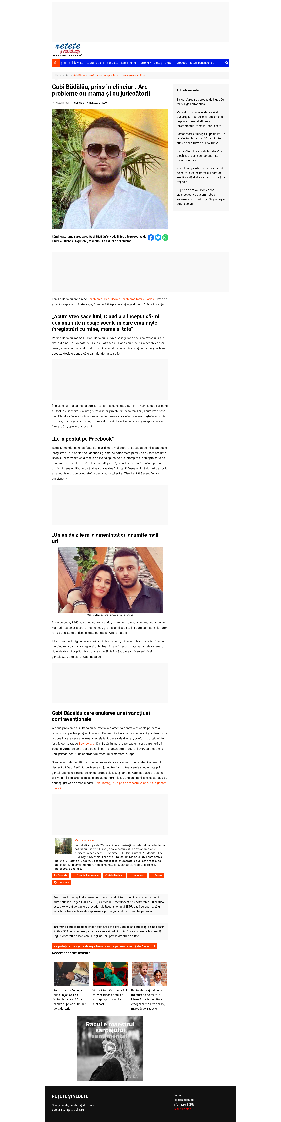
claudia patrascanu (88, 875)
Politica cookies (183, 1099)
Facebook (149, 946)
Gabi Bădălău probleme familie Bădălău (130, 299)
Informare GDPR (183, 1104)
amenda (62, 875)
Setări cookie (182, 1109)
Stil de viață (76, 62)
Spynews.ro (87, 743)
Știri (63, 62)
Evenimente (128, 62)
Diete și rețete (163, 62)
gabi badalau (115, 875)
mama (158, 875)
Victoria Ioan (62, 102)
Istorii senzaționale (202, 62)
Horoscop (180, 62)
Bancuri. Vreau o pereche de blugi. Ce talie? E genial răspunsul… (200, 102)
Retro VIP (145, 62)
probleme (95, 299)
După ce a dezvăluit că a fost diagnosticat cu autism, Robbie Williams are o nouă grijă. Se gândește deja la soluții (201, 196)
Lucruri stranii (95, 62)
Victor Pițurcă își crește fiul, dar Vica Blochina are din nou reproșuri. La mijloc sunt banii (199, 156)
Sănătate (112, 62)
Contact (178, 1095)
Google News (94, 946)
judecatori (139, 875)
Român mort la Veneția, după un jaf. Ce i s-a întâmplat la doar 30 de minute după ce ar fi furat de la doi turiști (201, 138)
